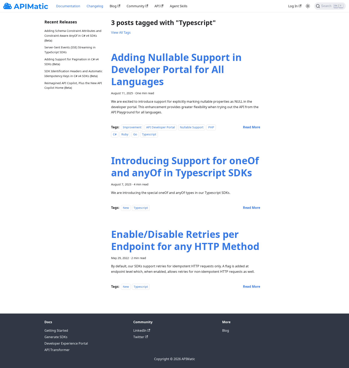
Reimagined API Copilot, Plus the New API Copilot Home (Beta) (73, 85)
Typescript (149, 134)
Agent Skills (178, 6)
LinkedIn (139, 330)
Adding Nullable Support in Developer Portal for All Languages (176, 69)
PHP (211, 127)
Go (135, 134)
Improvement (132, 127)
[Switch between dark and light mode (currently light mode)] (308, 6)
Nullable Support (191, 127)
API (157, 6)
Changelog (95, 6)
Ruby (124, 134)
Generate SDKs (55, 337)
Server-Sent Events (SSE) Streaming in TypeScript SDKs (70, 49)
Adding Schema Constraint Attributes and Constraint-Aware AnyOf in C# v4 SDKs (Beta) (72, 35)
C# (115, 134)
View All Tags (121, 32)
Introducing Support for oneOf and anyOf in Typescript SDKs (185, 166)
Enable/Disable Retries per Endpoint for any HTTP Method (185, 240)
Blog (113, 6)
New (126, 208)
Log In (293, 6)
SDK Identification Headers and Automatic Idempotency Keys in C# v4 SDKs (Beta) (73, 73)
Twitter (138, 337)
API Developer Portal (160, 127)
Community (135, 6)
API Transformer (57, 350)
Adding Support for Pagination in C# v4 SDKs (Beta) (71, 61)
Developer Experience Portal (66, 343)
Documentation (68, 6)
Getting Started (56, 330)
